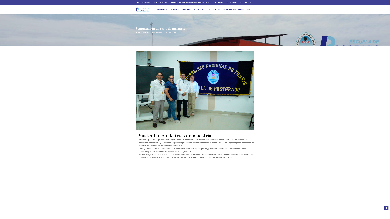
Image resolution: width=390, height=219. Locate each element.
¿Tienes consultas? (143, 3)
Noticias (146, 33)
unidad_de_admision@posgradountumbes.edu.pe (191, 3)
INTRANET (233, 3)
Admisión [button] (174, 10)
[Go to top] (386, 208)
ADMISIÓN (220, 3)
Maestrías (186, 10)
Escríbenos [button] (243, 10)
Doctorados (199, 10)
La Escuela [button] (161, 10)
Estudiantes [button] (213, 10)
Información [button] (229, 10)
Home (138, 33)
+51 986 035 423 (161, 3)
